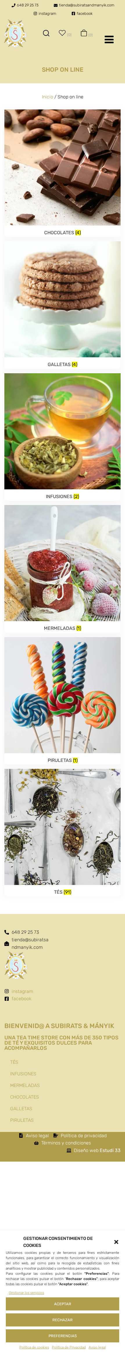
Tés (14, 1062)
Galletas (21, 1108)
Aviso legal (97, 1347)
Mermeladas (25, 1085)
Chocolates (24, 1097)
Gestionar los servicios (26, 1293)
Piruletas (22, 1120)
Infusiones (23, 1074)
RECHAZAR (62, 1320)
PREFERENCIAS (63, 1336)
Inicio (47, 97)
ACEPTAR (62, 1304)
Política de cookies (34, 1347)
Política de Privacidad (69, 1347)
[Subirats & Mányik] (15, 34)
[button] (116, 1242)
